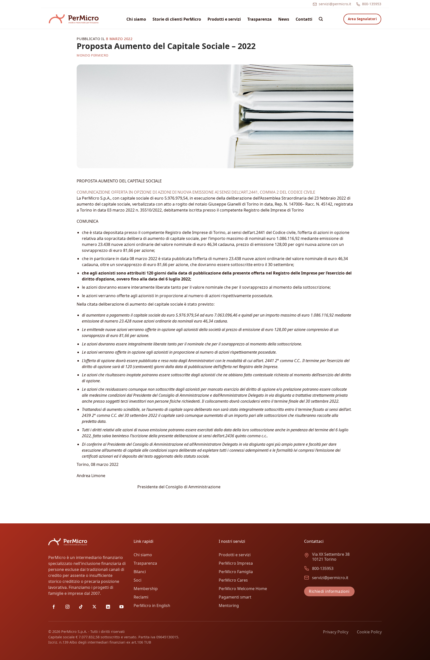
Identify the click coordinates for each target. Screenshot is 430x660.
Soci (137, 580)
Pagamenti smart (235, 597)
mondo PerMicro (92, 55)
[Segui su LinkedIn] (108, 607)
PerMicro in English (152, 605)
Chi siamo (136, 19)
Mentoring (229, 605)
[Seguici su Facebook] (53, 607)
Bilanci (140, 571)
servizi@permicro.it (335, 3)
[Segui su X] (94, 607)
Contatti (304, 19)
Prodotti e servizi (224, 19)
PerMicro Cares (233, 580)
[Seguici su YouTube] (121, 607)
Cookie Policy (369, 632)
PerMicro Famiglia (236, 571)
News (283, 19)
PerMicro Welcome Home (243, 588)
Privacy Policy (335, 632)
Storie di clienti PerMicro (177, 19)
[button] (321, 19)
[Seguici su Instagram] (67, 607)
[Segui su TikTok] (80, 607)
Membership (146, 588)
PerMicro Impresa (236, 563)
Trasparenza (259, 19)
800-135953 (371, 3)
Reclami (141, 597)
